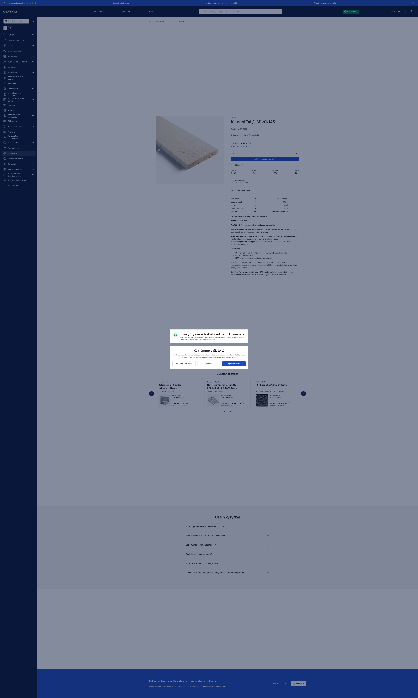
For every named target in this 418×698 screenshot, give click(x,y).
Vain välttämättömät (184, 364)
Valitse (209, 364)
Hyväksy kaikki (234, 364)
